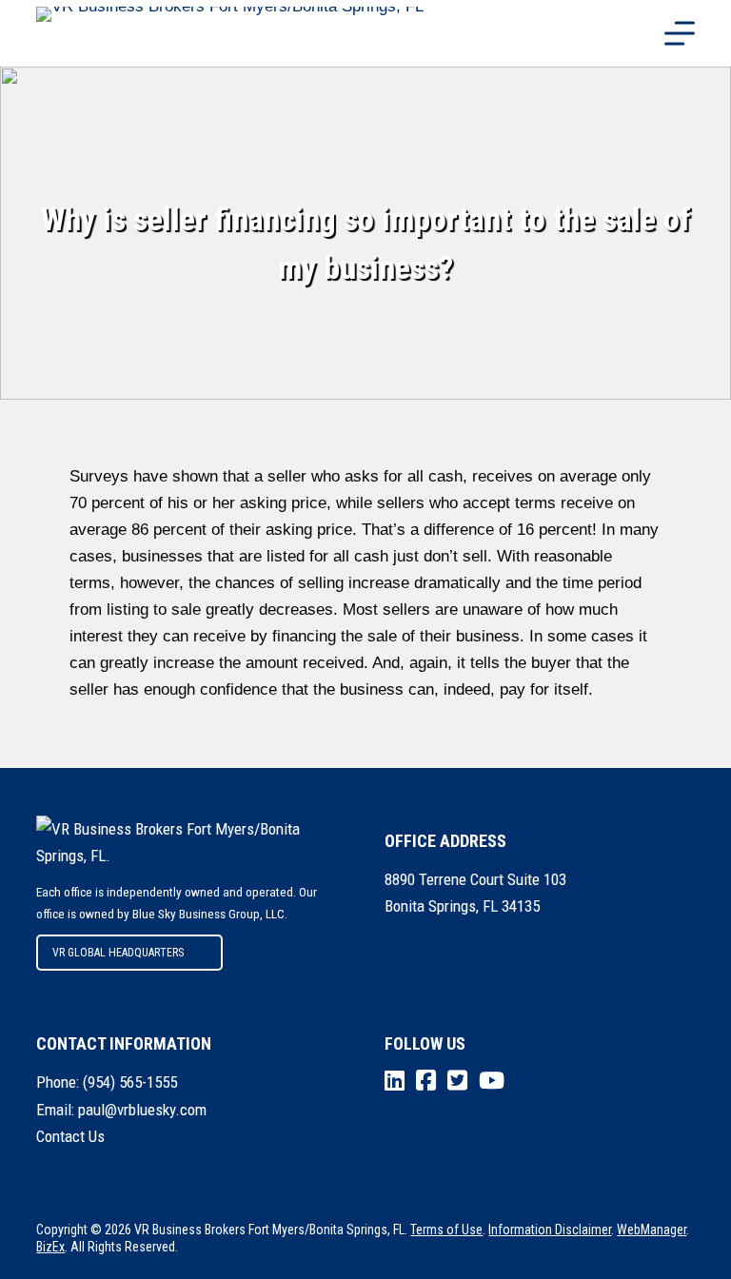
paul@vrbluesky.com (142, 1109)
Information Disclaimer (549, 1229)
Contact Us (70, 1136)
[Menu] (679, 33)
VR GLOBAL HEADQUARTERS (118, 952)
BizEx (50, 1246)
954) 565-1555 (132, 1082)
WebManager (651, 1229)
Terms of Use (446, 1229)
